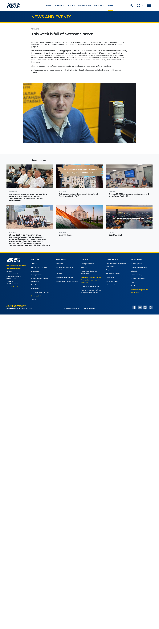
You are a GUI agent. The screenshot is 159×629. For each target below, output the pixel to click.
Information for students (114, 285)
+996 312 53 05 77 (12, 278)
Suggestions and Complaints (40, 292)
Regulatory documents (39, 267)
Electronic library (136, 275)
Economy (59, 263)
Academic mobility (112, 281)
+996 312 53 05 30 (12, 273)
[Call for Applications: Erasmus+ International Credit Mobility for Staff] (79, 176)
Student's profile (136, 263)
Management (35, 271)
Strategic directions (87, 263)
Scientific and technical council (91, 286)
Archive (33, 300)
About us (34, 263)
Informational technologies (65, 277)
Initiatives (134, 282)
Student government (138, 278)
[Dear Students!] (79, 217)
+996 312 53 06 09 (12, 283)
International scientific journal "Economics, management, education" (91, 280)
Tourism (59, 274)
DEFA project (110, 277)
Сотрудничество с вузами (115, 270)
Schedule (134, 271)
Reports (34, 285)
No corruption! (36, 296)
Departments (35, 288)
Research (84, 267)
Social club (134, 286)
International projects (113, 274)
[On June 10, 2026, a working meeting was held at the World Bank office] (129, 176)
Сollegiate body (36, 275)
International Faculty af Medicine (67, 281)
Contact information (13, 287)
